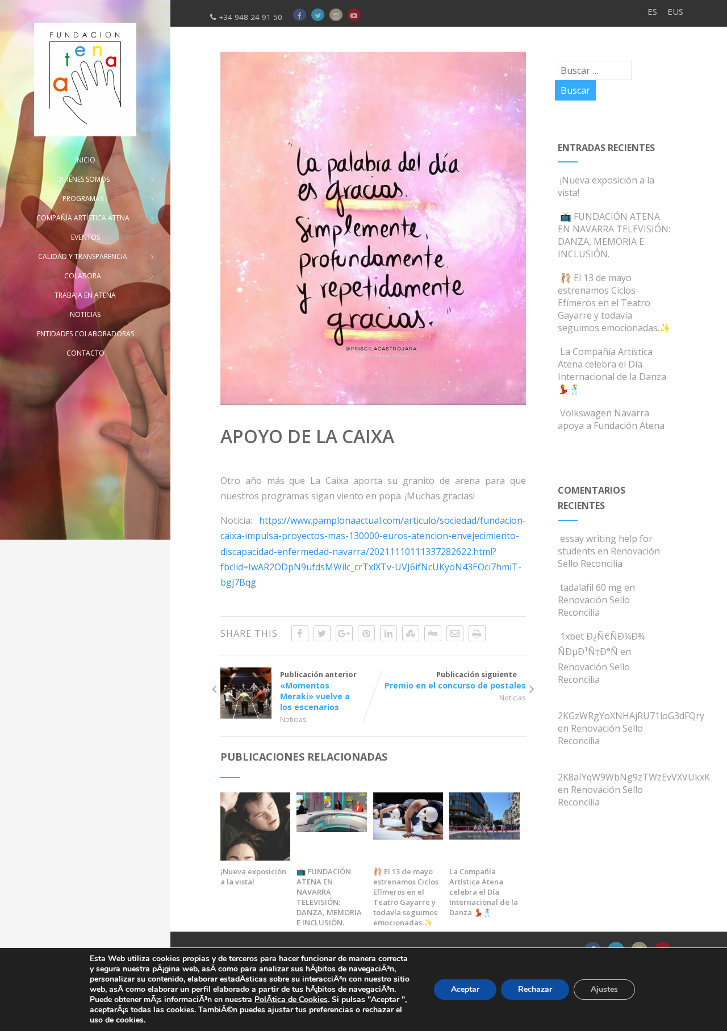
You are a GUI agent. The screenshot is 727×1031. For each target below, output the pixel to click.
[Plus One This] (344, 633)
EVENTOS (85, 237)
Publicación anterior (318, 690)
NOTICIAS (85, 314)
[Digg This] (432, 633)
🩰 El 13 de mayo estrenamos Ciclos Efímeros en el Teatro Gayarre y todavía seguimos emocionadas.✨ (405, 897)
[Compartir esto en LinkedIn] (388, 633)
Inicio (85, 160)
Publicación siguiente (455, 680)
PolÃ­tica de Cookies (291, 999)
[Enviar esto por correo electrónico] (454, 633)
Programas (82, 198)
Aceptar (465, 989)
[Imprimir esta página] (477, 633)
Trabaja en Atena (85, 295)
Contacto (85, 353)
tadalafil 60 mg (591, 587)
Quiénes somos (83, 179)
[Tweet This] (322, 633)
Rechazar (535, 989)
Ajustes (604, 989)
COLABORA (82, 276)
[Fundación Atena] (85, 79)
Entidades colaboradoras (85, 334)
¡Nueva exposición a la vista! (253, 876)
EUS (675, 11)
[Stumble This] (410, 633)
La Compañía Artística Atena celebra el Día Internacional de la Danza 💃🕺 (483, 891)
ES (652, 11)
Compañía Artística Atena (82, 218)
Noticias (293, 719)
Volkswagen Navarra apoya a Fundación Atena (611, 419)
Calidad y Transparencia (82, 256)
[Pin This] (366, 633)
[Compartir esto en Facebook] (299, 633)
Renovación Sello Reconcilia (609, 557)
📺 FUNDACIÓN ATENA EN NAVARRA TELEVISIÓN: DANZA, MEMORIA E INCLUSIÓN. (329, 897)
